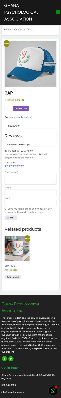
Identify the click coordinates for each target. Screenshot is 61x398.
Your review (11, 172)
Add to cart (21, 108)
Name (8, 187)
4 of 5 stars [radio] (18, 166)
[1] (53, 392)
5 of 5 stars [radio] (22, 166)
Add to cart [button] (13, 276)
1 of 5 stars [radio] (6, 166)
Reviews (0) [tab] (14, 125)
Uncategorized (19, 29)
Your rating (11, 162)
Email (8, 198)
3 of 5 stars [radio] (14, 166)
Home (7, 29)
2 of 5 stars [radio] (10, 166)
